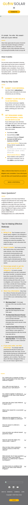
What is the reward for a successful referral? (12, 410)
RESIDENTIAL (10, 491)
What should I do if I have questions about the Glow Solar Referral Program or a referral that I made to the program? (13, 458)
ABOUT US (3, 491)
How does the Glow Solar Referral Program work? (12, 403)
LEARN (22, 491)
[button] (14, 8)
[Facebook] (9, 487)
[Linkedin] (13, 487)
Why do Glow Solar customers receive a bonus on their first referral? (11, 448)
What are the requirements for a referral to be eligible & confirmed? (12, 418)
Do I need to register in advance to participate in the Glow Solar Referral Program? (13, 395)
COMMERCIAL (17, 491)
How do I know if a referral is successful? (10, 425)
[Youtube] (17, 487)
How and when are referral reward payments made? (12, 433)
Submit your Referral (14, 88)
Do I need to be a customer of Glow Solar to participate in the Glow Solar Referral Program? (13, 379)
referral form (18, 90)
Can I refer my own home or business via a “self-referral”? (11, 387)
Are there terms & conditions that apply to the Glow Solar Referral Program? (12, 467)
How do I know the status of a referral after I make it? (11, 440)
